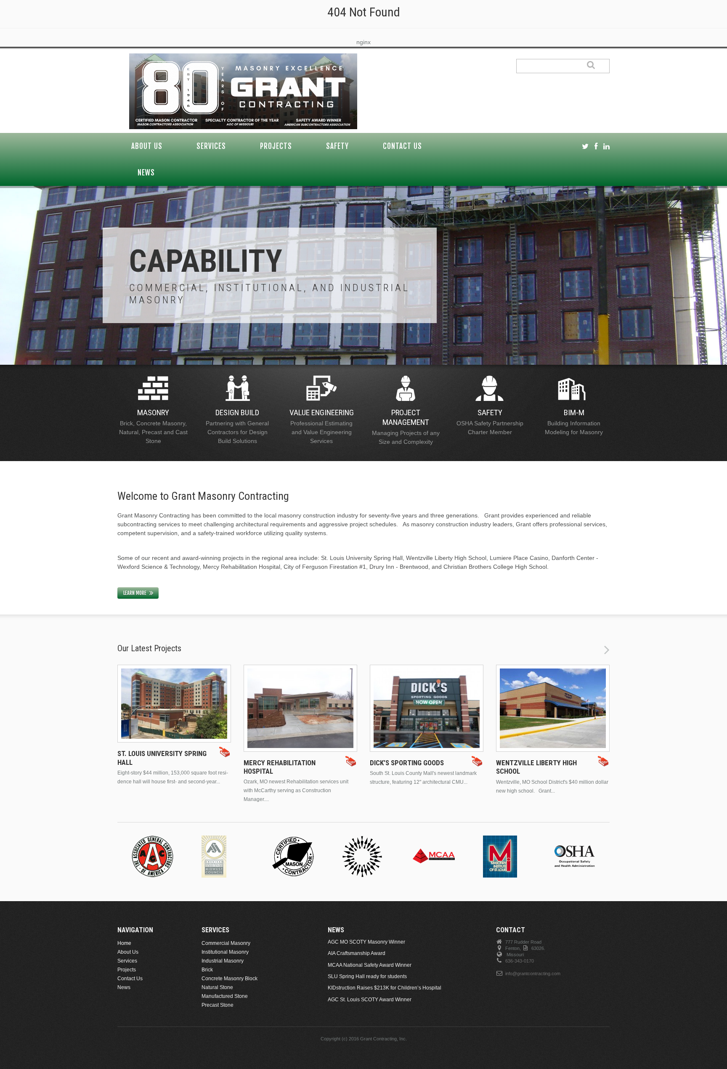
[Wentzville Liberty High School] (553, 708)
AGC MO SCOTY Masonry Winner (366, 942)
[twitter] (585, 147)
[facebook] (596, 147)
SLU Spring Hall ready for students (367, 976)
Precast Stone (217, 1005)
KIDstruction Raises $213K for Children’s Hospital (384, 988)
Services (211, 146)
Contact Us (402, 146)
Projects (276, 146)
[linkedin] (606, 147)
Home (124, 943)
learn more (134, 593)
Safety (337, 146)
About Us (146, 146)
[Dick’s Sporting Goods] (427, 708)
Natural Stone (217, 987)
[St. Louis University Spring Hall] (174, 703)
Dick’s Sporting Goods (407, 763)
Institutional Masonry (225, 952)
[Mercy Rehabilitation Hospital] (300, 708)
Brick (207, 970)
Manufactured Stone (225, 996)
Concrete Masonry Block (229, 978)
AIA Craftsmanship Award (356, 953)
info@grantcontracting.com (532, 973)
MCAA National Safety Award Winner (369, 965)
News (146, 172)
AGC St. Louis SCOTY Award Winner (369, 1000)
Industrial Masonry (223, 961)
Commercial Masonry (226, 943)
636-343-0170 (519, 960)
